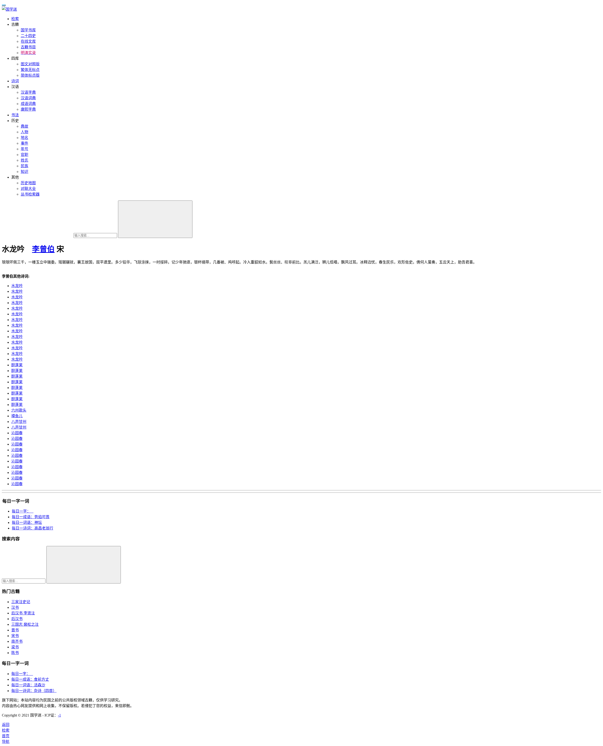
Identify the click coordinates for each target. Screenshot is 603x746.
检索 (15, 19)
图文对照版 (30, 64)
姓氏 (24, 160)
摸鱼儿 (17, 416)
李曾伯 (43, 249)
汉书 (15, 607)
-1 (59, 715)
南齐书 (17, 641)
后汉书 (17, 619)
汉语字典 (28, 92)
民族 (24, 166)
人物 (24, 132)
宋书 (15, 636)
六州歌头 (18, 410)
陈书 (15, 653)
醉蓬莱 (17, 365)
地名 (24, 138)
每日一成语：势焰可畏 (30, 517)
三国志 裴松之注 (25, 624)
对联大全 (28, 189)
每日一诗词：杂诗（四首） (34, 691)
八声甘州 (18, 422)
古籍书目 (28, 47)
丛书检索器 (30, 194)
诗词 (15, 81)
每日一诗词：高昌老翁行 (32, 528)
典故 (24, 126)
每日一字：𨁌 (22, 511)
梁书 (15, 647)
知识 (24, 172)
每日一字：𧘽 (22, 674)
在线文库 (28, 41)
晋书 (15, 630)
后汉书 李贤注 (23, 613)
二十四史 (28, 36)
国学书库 (28, 30)
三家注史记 (20, 602)
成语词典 (28, 104)
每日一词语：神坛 (27, 523)
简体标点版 (30, 75)
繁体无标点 (30, 70)
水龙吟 (17, 286)
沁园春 (17, 433)
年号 (24, 149)
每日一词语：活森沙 (28, 685)
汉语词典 (28, 98)
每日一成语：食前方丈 (30, 679)
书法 (15, 115)
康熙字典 (28, 109)
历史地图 (28, 183)
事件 (24, 143)
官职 (24, 155)
